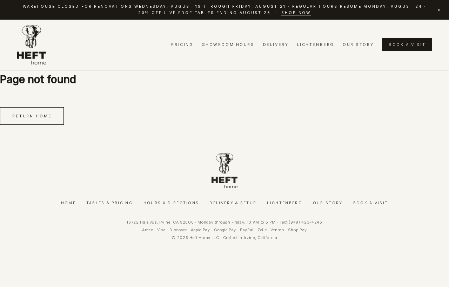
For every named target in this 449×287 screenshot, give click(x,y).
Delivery (275, 44)
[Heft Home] (31, 44)
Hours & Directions (171, 203)
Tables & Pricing (109, 203)
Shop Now (296, 13)
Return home (32, 116)
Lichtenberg (315, 44)
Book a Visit (407, 44)
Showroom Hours (228, 44)
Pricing (182, 44)
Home (68, 203)
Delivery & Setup (232, 203)
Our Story (358, 44)
